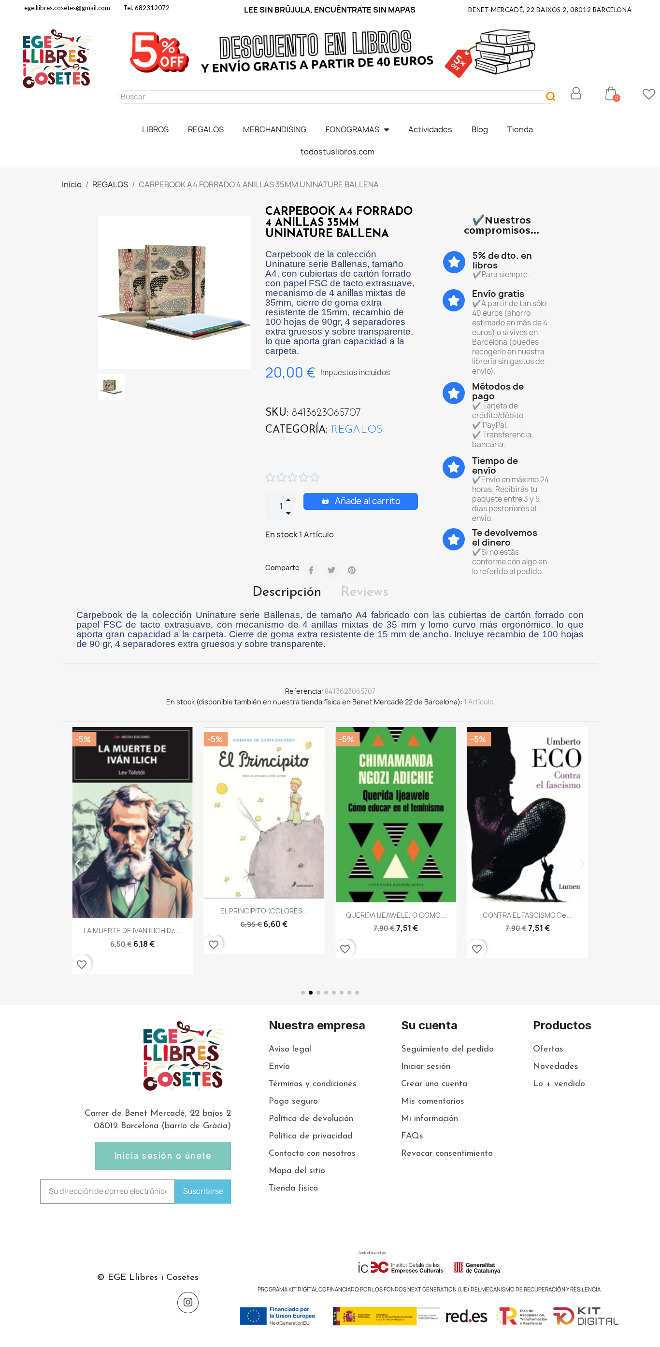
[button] (610, 93)
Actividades (430, 129)
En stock (281, 534)
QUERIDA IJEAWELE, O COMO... (264, 915)
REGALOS (206, 129)
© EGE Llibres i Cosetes (148, 1277)
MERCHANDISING (274, 129)
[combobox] (326, 97)
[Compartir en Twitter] (331, 570)
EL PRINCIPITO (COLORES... (132, 910)
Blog (480, 129)
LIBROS (155, 129)
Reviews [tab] (364, 592)
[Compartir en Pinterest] (351, 570)
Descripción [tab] (286, 592)
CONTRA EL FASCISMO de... (396, 915)
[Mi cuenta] (576, 93)
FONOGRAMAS (352, 129)
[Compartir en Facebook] (311, 570)
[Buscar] (551, 97)
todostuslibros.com (337, 151)
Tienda (520, 129)
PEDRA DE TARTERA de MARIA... (527, 923)
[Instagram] (188, 1302)
